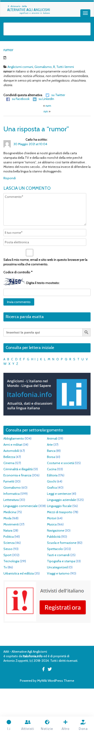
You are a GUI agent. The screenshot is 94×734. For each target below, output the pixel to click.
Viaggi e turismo (58, 573)
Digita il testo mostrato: (43, 283)
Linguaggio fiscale (59, 506)
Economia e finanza (17, 475)
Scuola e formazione (61, 543)
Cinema (8, 463)
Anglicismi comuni (20, 67)
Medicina (9, 512)
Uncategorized (57, 567)
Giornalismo (43, 67)
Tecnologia (11, 561)
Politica (8, 537)
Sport (7, 555)
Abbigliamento (13, 438)
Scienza (9, 543)
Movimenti (11, 524)
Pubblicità (53, 537)
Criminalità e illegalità (18, 469)
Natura (7, 530)
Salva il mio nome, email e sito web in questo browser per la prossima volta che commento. (45, 262)
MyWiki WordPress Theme (55, 681)
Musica (52, 524)
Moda (7, 518)
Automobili (11, 451)
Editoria (52, 475)
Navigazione (55, 530)
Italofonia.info (33, 656)
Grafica (52, 487)
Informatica (11, 494)
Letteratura (11, 500)
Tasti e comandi (58, 555)
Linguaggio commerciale (20, 506)
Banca (51, 451)
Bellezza (9, 457)
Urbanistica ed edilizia (18, 573)
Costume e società (60, 463)
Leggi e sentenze (59, 494)
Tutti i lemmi (65, 67)
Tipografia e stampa (61, 561)
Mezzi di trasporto (59, 512)
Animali (52, 438)
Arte (50, 445)
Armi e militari (12, 445)
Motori (51, 518)
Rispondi (9, 178)
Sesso (8, 549)
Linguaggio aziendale (61, 500)
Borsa (51, 457)
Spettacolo (55, 549)
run (46, 111)
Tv (5, 567)
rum (48, 106)
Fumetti (8, 481)
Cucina (51, 469)
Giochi (51, 481)
